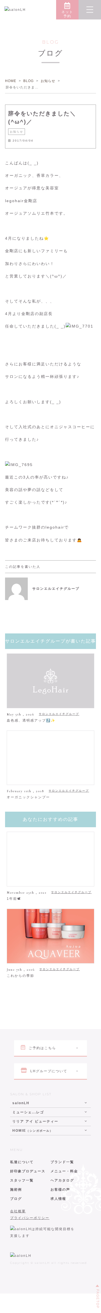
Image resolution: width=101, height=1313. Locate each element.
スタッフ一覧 (22, 1180)
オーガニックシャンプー (28, 797)
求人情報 (58, 1199)
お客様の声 (60, 1189)
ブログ (16, 1199)
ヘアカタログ (62, 1180)
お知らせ (16, 131)
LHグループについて (48, 1071)
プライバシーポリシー (29, 1218)
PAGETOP (98, 1299)
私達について (22, 1162)
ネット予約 (67, 14)
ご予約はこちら (42, 1048)
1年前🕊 (14, 899)
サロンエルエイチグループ (59, 713)
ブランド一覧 (62, 1162)
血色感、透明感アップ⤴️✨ (31, 720)
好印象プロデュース (27, 1171)
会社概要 (18, 1211)
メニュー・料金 (64, 1171)
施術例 (16, 1189)
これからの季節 (20, 976)
